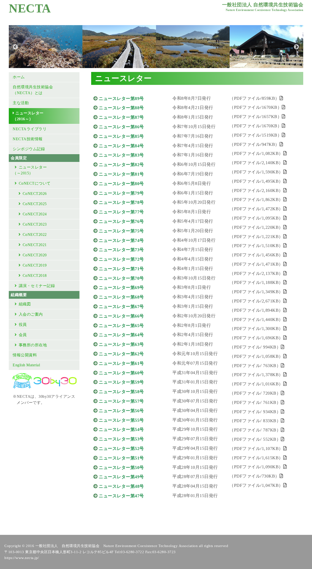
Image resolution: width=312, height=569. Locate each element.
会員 (23, 335)
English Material (26, 365)
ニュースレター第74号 (121, 240)
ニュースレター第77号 (121, 212)
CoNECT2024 (35, 214)
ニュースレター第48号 (121, 486)
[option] (45, 46)
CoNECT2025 (35, 204)
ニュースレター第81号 (121, 174)
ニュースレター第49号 (121, 476)
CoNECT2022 (35, 234)
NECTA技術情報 (28, 139)
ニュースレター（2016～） (28, 116)
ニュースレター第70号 (121, 278)
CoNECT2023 (35, 224)
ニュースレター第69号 (121, 287)
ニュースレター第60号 (121, 372)
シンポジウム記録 (29, 149)
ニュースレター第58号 (121, 391)
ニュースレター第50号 (121, 467)
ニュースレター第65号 (121, 325)
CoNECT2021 (35, 245)
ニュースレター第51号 (121, 458)
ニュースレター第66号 (121, 316)
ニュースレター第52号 (121, 448)
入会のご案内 (31, 314)
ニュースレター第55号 (121, 420)
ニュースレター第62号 (121, 353)
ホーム (19, 77)
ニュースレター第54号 (121, 429)
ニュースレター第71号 (121, 268)
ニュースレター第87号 (121, 117)
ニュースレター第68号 (121, 297)
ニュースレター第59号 (121, 382)
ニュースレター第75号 (121, 231)
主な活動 (21, 103)
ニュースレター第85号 (121, 136)
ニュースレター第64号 (121, 334)
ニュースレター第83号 (121, 155)
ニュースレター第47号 (121, 495)
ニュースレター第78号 (121, 202)
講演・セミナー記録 (37, 286)
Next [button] (295, 46)
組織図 (25, 304)
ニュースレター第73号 (121, 249)
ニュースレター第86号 (121, 126)
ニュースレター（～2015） (30, 170)
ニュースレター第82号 (121, 164)
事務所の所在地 (33, 345)
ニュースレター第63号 (121, 344)
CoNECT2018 (35, 275)
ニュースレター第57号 (121, 401)
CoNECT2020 (35, 255)
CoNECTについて (35, 183)
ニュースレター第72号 (121, 259)
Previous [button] (14, 46)
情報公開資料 (25, 355)
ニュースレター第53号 (121, 439)
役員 (23, 324)
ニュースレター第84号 (121, 145)
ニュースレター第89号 (121, 98)
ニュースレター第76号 (121, 221)
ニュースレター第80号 (121, 183)
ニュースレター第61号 (121, 363)
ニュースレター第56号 (121, 410)
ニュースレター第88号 (121, 107)
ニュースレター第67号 (121, 306)
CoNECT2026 (35, 193)
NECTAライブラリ (30, 129)
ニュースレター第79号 (121, 193)
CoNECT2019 (35, 265)
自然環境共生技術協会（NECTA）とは (33, 90)
